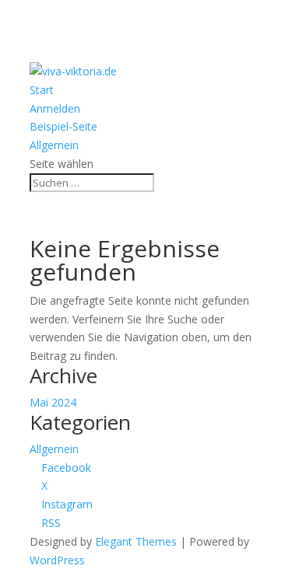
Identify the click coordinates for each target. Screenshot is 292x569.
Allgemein (54, 145)
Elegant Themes (136, 541)
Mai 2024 (53, 402)
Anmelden (55, 108)
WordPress (57, 560)
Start (42, 89)
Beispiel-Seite (63, 126)
